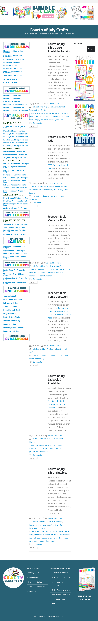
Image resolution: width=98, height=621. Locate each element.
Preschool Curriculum (61, 577)
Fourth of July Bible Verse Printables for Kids (59, 47)
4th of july (35, 113)
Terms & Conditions (36, 587)
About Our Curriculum (61, 595)
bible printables (35, 116)
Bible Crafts (36, 349)
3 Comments (36, 544)
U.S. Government (45, 190)
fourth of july (34, 120)
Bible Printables (38, 266)
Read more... (33, 126)
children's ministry (61, 116)
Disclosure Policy (35, 582)
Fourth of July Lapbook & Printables (56, 379)
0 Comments (36, 123)
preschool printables (53, 448)
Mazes (51, 186)
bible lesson (46, 113)
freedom (45, 355)
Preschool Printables (37, 528)
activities (35, 531)
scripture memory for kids (52, 120)
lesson (66, 538)
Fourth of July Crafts (37, 110)
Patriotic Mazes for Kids (59, 139)
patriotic (40, 448)
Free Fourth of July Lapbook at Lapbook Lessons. (57, 404)
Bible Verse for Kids (57, 107)
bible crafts (44, 531)
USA (62, 196)
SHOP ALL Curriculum (61, 590)
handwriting (48, 196)
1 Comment (36, 203)
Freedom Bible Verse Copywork (58, 295)
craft (57, 269)
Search (78, 43)
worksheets (34, 199)
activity (34, 269)
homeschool (34, 276)
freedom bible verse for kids (51, 272)
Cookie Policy (33, 577)
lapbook (32, 448)
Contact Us (32, 591)
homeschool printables (38, 525)
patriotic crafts (55, 525)
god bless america (44, 538)
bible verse (47, 116)
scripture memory (47, 276)
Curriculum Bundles (60, 573)
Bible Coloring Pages (39, 107)
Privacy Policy (33, 573)
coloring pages (37, 445)
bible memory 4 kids (60, 113)
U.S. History (58, 190)
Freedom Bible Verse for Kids (57, 218)
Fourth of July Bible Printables (57, 471)
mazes (57, 196)
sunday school (44, 541)
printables (33, 452)
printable (64, 355)
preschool (33, 541)
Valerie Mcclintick (53, 103)
